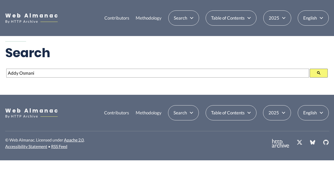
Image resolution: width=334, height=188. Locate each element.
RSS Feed (59, 146)
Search (180, 18)
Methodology (149, 18)
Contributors (116, 18)
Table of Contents (227, 18)
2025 (274, 18)
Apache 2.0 (74, 139)
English (310, 18)
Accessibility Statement (26, 146)
